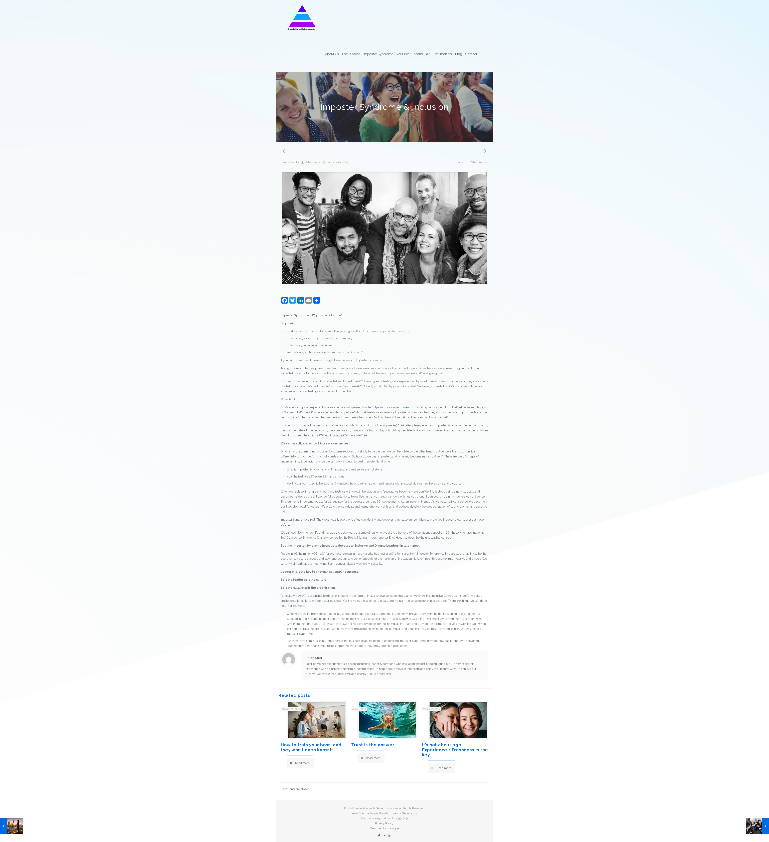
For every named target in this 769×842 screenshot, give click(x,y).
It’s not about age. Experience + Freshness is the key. (455, 749)
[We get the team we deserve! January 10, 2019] (757, 826)
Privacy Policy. (384, 823)
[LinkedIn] (390, 835)
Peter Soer (311, 162)
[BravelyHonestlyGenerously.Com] (302, 18)
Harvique (393, 828)
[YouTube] (384, 835)
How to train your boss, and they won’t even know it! (311, 747)
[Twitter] (379, 835)
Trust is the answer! (373, 744)
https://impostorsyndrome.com (393, 407)
